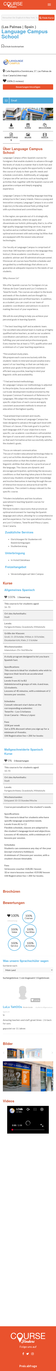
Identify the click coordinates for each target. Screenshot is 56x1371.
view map (21, 75)
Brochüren (45, 128)
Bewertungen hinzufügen (28, 86)
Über (11, 128)
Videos (44, 137)
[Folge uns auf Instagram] (32, 1353)
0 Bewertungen (21, 760)
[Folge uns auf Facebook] (23, 1353)
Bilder (28, 137)
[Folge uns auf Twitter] (27, 1353)
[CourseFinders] (13, 5)
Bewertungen (11, 138)
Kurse (28, 128)
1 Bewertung (23, 597)
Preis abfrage (28, 1366)
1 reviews (18, 81)
